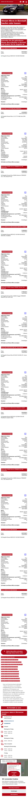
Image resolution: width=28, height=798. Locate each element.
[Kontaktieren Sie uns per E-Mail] (23, 2)
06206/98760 (7, 723)
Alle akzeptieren (14, 794)
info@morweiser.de (9, 721)
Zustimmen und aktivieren (14, 774)
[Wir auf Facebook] (20, 2)
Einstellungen (14, 791)
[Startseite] (7, 1)
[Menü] (26, 2)
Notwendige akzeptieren (14, 787)
